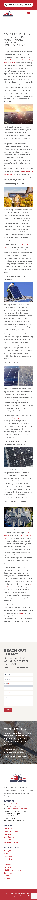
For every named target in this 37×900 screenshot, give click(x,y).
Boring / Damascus (11, 851)
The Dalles (7, 867)
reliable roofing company (13, 418)
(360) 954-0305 (18, 753)
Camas (6, 876)
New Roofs (8, 829)
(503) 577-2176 (17, 750)
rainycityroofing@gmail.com (19, 756)
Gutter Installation (11, 842)
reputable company (18, 334)
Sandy (6, 862)
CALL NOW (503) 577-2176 (19, 5)
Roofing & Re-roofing (11, 831)
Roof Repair (8, 834)
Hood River (8, 859)
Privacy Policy (25, 893)
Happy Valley (8, 856)
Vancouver (8, 878)
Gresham (7, 853)
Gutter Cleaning (10, 840)
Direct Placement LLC (22, 896)
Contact (21, 613)
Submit (8, 709)
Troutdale (7, 865)
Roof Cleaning (9, 837)
